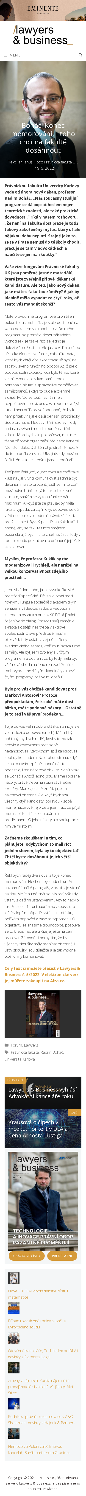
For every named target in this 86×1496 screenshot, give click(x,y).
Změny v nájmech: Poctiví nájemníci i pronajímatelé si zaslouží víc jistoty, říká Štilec (40, 1386)
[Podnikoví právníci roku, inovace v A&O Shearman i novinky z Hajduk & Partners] (13, 1406)
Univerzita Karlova (20, 1059)
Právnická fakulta (25, 1052)
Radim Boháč (52, 1052)
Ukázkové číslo (26, 1256)
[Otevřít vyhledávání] (80, 55)
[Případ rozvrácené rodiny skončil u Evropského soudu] (13, 1310)
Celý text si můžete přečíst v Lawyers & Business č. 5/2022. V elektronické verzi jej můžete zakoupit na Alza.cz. (42, 974)
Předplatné (62, 1256)
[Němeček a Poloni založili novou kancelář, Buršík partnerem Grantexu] (13, 1436)
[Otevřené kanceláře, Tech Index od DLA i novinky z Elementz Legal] (13, 1340)
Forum (16, 1045)
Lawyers (31, 1045)
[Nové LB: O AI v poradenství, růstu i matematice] (13, 1280)
